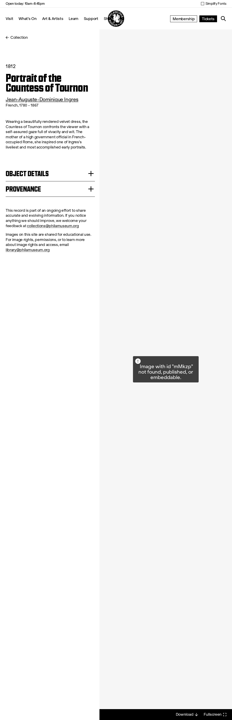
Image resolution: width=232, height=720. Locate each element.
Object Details (27, 173)
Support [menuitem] (91, 18)
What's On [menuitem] (27, 18)
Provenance (23, 189)
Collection (19, 37)
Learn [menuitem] (73, 18)
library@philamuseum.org (28, 250)
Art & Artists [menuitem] (52, 18)
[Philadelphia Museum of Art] (116, 18)
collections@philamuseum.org (53, 226)
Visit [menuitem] (9, 18)
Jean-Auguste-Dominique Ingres (42, 99)
